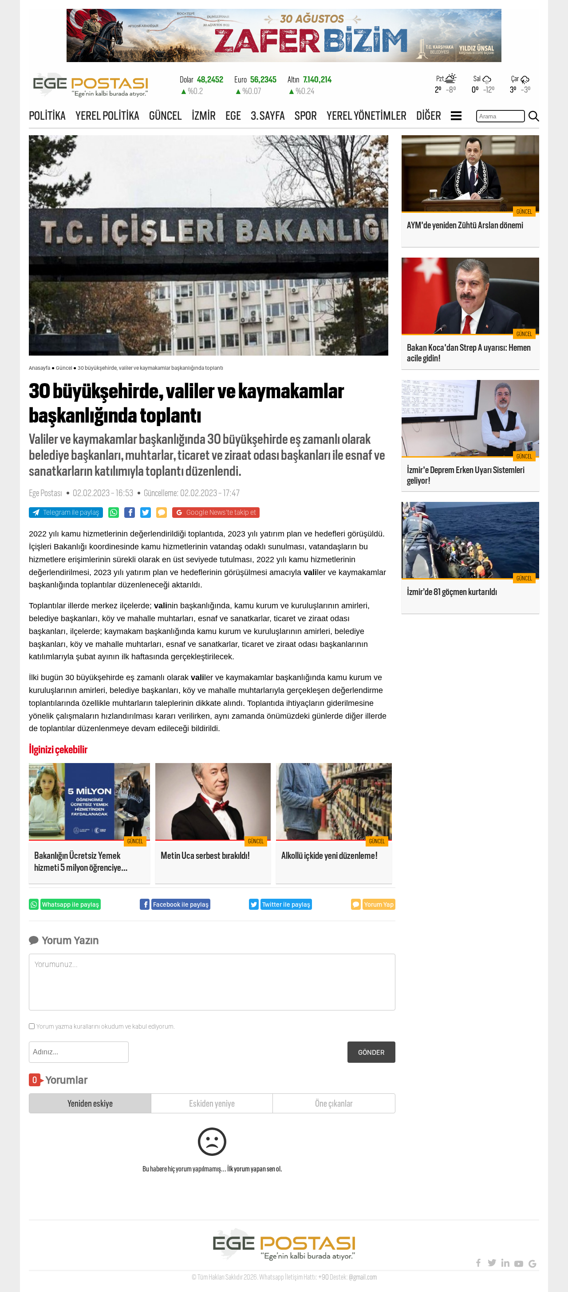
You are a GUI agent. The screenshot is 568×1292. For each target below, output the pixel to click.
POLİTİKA (47, 115)
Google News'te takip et (221, 512)
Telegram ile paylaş (71, 512)
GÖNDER (371, 1052)
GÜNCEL (165, 115)
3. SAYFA (268, 115)
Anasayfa (39, 368)
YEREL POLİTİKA (107, 115)
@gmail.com (363, 1277)
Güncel (64, 368)
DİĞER (428, 115)
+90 (323, 1277)
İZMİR (204, 115)
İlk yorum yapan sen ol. (254, 1169)
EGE (233, 115)
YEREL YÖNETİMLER (366, 115)
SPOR (306, 115)
